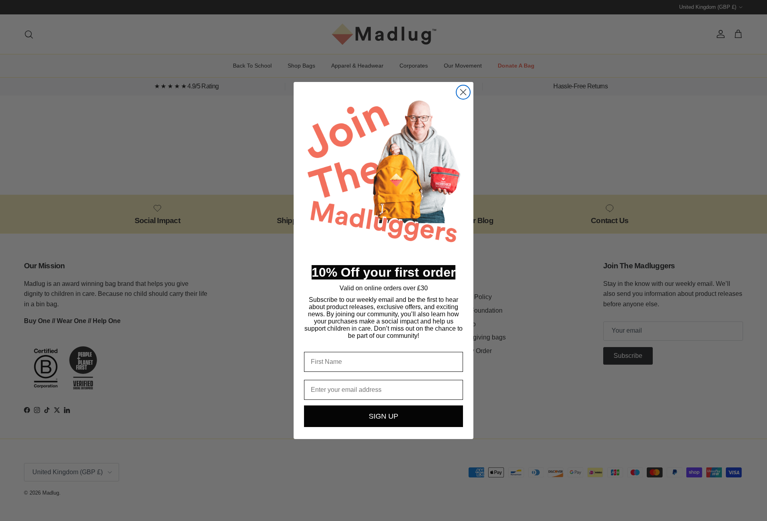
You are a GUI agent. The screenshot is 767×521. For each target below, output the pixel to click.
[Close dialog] (463, 92)
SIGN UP (383, 416)
